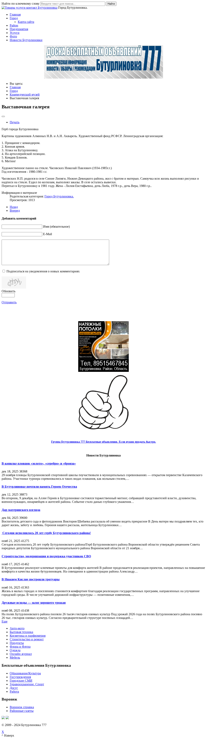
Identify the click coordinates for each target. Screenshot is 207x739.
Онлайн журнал (21, 654)
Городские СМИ (21, 680)
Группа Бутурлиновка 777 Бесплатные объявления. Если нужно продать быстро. (103, 441)
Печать (14, 122)
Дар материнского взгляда (21, 510)
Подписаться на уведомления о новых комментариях (43, 271)
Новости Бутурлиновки (26, 40)
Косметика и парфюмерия (27, 635)
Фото (13, 36)
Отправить (9, 302)
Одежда (15, 650)
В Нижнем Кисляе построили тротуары (31, 579)
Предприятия (19, 29)
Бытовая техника (21, 632)
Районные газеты (22, 710)
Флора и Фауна (20, 646)
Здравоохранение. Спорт (27, 684)
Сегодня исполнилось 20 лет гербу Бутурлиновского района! (46, 533)
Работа (14, 691)
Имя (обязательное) (56, 226)
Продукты (17, 643)
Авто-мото (17, 628)
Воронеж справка (22, 707)
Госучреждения (20, 677)
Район (14, 25)
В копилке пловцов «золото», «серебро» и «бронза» (39, 463)
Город (14, 18)
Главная (15, 14)
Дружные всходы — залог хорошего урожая (34, 602)
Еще (4, 621)
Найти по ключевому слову (20, 3)
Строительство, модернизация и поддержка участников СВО (46, 556)
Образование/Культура (25, 673)
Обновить (8, 291)
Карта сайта (26, 21)
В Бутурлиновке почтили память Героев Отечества (39, 486)
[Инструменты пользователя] (3, 116)
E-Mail (47, 234)
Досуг (14, 688)
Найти (111, 3)
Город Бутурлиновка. (59, 196)
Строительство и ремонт (27, 639)
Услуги (14, 32)
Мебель (15, 657)
